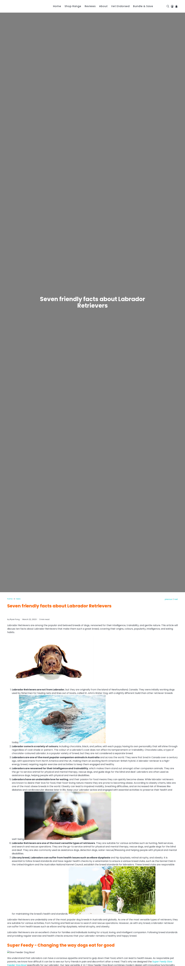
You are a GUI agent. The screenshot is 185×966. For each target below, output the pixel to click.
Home (57, 6)
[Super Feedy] (24, 6)
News (18, 599)
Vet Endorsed (120, 6)
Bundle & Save (143, 6)
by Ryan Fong (13, 619)
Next (176, 599)
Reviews (90, 6)
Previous (168, 599)
